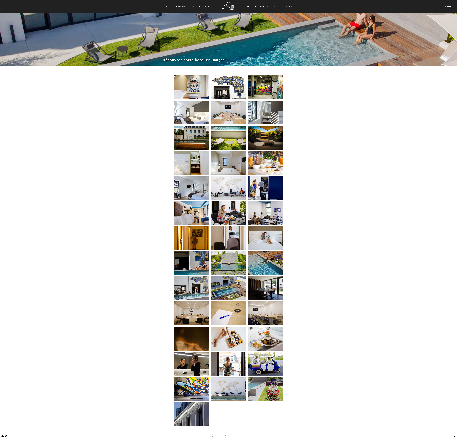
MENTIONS (260, 436)
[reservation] (447, 6)
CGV (266, 436)
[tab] (191, 87)
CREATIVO (280, 436)
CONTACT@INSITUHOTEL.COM (184, 436)
